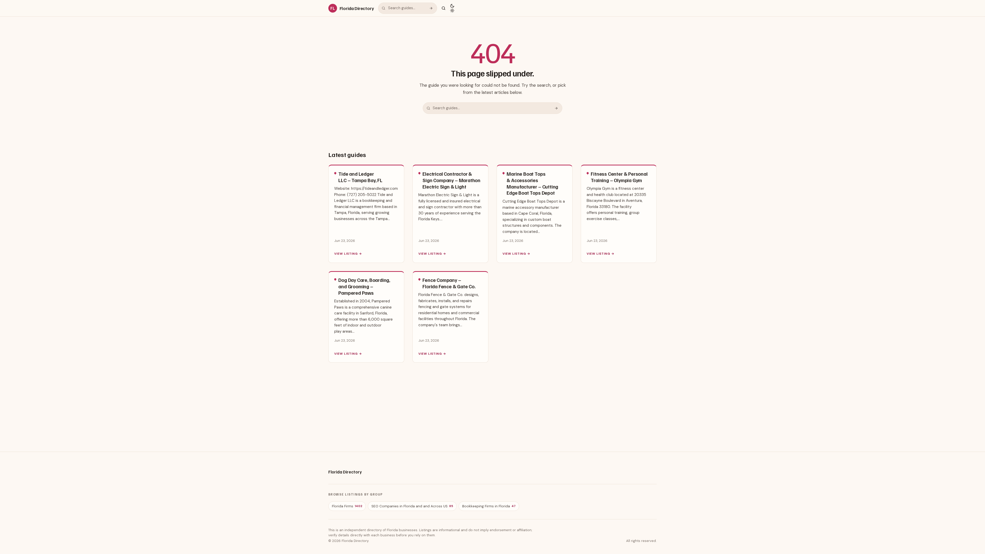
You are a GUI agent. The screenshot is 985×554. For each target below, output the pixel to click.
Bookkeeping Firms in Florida (489, 506)
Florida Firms (347, 506)
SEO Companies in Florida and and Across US (412, 506)
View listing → (348, 254)
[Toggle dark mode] (452, 8)
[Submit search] (431, 8)
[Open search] (443, 8)
